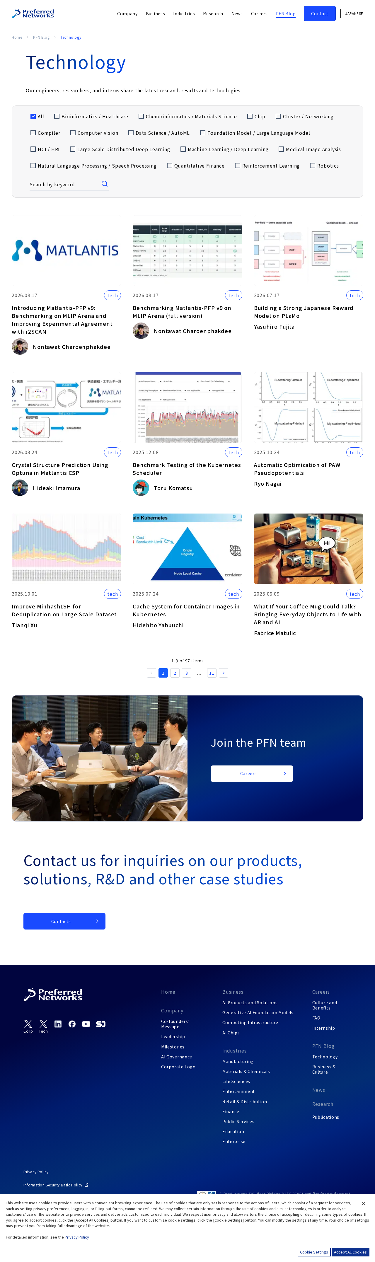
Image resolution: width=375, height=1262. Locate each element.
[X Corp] (28, 1027)
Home (17, 37)
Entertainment (238, 1091)
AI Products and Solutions (250, 1002)
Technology (325, 1056)
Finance (230, 1111)
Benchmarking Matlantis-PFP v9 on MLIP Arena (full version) (182, 311)
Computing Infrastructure (250, 1022)
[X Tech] (43, 1027)
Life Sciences (236, 1081)
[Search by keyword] (105, 184)
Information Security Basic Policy (52, 1184)
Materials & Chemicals (246, 1071)
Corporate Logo (178, 1066)
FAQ (316, 1017)
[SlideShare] (100, 1024)
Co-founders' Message (175, 1024)
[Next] (223, 673)
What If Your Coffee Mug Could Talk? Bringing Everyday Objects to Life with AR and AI (308, 614)
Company (172, 1010)
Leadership (173, 1036)
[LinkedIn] (58, 1024)
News (318, 1089)
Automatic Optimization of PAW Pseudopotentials (297, 468)
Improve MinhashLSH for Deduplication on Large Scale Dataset (64, 610)
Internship (323, 1028)
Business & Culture (324, 1069)
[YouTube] (86, 1024)
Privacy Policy (35, 1171)
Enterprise (234, 1141)
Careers (321, 991)
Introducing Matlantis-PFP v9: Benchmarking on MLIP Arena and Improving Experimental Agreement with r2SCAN (62, 319)
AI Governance (176, 1056)
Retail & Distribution (244, 1101)
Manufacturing (238, 1061)
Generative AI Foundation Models (258, 1012)
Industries (234, 1050)
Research (322, 1103)
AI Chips (231, 1032)
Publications (325, 1117)
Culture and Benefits (324, 1005)
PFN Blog (41, 37)
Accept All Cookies (350, 1252)
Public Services (238, 1121)
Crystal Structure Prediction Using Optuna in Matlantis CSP (60, 468)
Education (233, 1131)
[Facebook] (72, 1024)
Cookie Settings (314, 1252)
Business (232, 991)
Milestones (173, 1046)
